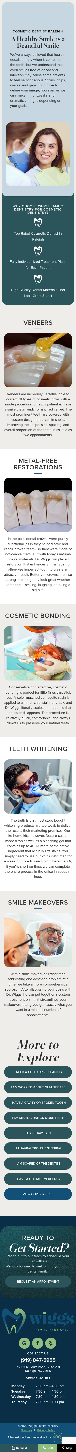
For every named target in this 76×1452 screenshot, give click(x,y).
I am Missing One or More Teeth (38, 1118)
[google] (24, 1343)
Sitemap (26, 1430)
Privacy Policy (46, 1430)
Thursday (19, 1402)
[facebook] (37, 1343)
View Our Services (38, 1194)
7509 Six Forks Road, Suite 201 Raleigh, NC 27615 (38, 1369)
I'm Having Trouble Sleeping (38, 1148)
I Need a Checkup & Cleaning (38, 1072)
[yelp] (50, 1343)
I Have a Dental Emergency (38, 1179)
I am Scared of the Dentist (38, 1163)
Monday (18, 1386)
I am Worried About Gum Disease (38, 1087)
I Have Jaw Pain (38, 1133)
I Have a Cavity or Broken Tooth (38, 1102)
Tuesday (18, 1391)
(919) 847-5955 (38, 1360)
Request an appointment (38, 1281)
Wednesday (21, 1396)
